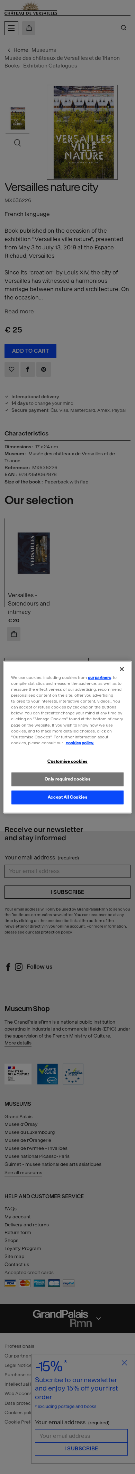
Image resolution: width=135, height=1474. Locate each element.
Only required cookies (68, 779)
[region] (67, 737)
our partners (99, 677)
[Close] (121, 669)
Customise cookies (67, 761)
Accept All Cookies (67, 797)
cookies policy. (80, 742)
